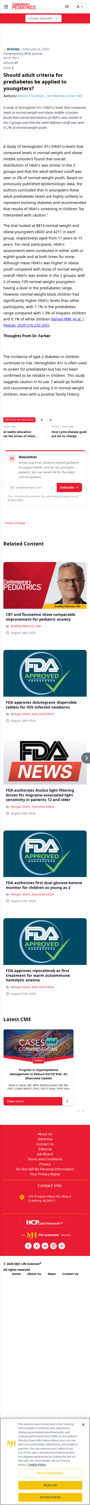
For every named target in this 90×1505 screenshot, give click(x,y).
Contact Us (45, 1144)
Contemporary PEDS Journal (22, 54)
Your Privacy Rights (45, 1174)
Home (16, 1274)
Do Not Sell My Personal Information (45, 1169)
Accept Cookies (50, 1497)
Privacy (45, 1164)
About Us (45, 1134)
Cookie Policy (37, 1465)
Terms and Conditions (45, 1159)
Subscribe (67, 487)
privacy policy (15, 499)
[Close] (83, 1424)
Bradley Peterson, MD (26, 626)
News (52, 1274)
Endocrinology (15, 523)
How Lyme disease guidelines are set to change (24, 434)
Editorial (45, 1149)
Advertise (45, 1139)
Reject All (50, 1485)
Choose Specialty (40, 18)
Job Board (45, 1154)
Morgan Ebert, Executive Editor (32, 714)
